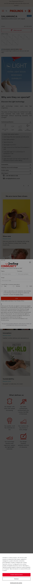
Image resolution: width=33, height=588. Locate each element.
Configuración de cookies (16, 582)
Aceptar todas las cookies (16, 574)
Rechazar (16, 578)
